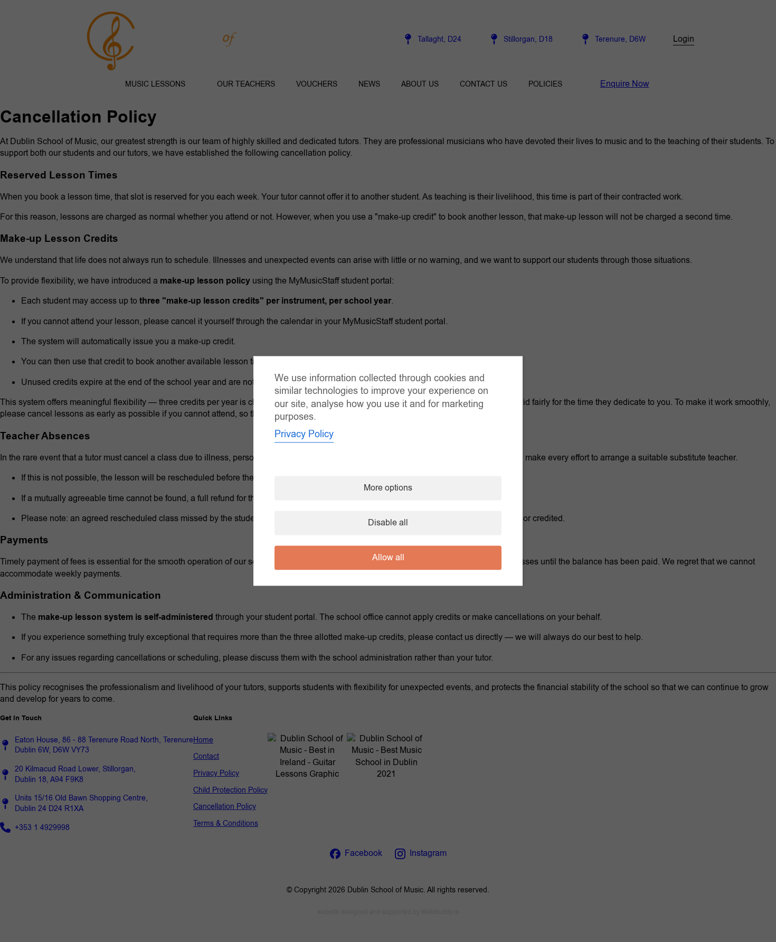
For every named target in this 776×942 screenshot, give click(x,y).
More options (388, 488)
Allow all (388, 558)
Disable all (388, 523)
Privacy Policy (304, 434)
